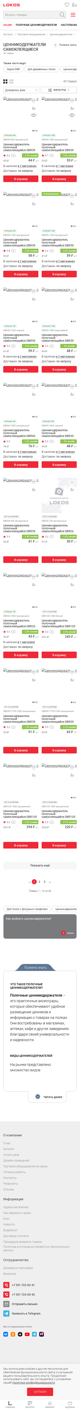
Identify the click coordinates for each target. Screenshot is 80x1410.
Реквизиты (10, 1183)
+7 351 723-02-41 (23, 1285)
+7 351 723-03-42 (23, 1294)
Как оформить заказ (17, 1213)
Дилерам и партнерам (18, 1268)
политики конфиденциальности (34, 1382)
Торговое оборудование (31, 34)
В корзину (21, 179)
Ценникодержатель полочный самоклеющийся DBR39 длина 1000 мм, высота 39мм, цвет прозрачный (58, 147)
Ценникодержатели (61, 34)
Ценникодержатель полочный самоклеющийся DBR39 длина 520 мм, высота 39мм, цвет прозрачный (19, 528)
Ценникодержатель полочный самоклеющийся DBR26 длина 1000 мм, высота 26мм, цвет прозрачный (19, 623)
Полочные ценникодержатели (36, 25)
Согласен (40, 1391)
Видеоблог (10, 1230)
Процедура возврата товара (22, 1241)
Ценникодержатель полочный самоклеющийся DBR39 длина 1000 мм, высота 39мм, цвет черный (58, 433)
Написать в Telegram (26, 1313)
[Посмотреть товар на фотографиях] (34, 115)
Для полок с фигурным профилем (27, 909)
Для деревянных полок (42, 69)
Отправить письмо (25, 1304)
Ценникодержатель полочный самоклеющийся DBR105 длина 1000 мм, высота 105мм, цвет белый (58, 623)
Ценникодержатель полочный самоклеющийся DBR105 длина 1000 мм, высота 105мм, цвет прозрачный (58, 814)
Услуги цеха (11, 1154)
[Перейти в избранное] (66, 5)
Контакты (10, 1177)
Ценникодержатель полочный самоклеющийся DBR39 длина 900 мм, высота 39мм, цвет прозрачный (19, 147)
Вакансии (9, 1273)
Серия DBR (13, 69)
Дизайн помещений (16, 1160)
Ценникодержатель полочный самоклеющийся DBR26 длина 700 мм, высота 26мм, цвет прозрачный (58, 528)
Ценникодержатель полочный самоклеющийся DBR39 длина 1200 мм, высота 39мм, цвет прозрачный (19, 242)
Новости (9, 1224)
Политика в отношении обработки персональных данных (36, 1248)
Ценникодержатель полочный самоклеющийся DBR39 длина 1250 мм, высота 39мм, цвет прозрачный (58, 242)
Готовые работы (14, 1172)
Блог (6, 1218)
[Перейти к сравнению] (74, 5)
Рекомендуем (51, 194)
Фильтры (61, 90)
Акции (7, 25)
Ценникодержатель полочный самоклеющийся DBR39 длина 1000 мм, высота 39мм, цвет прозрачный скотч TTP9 (19, 718)
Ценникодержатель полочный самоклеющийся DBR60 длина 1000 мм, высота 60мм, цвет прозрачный (19, 433)
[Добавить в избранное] (34, 101)
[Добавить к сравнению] (34, 108)
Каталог (8, 34)
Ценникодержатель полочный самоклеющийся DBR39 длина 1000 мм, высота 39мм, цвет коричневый (58, 337)
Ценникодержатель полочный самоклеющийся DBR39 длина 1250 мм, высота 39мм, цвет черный (19, 337)
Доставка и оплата (16, 1236)
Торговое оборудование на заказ (25, 1166)
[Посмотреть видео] (13, 155)
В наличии (20, 166)
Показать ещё (40, 865)
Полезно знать (68, 45)
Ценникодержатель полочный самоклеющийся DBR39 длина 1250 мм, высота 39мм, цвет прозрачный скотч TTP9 (58, 718)
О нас (6, 1143)
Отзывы (8, 1189)
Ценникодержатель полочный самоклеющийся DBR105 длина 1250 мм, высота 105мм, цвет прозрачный (20, 814)
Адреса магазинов (15, 1207)
